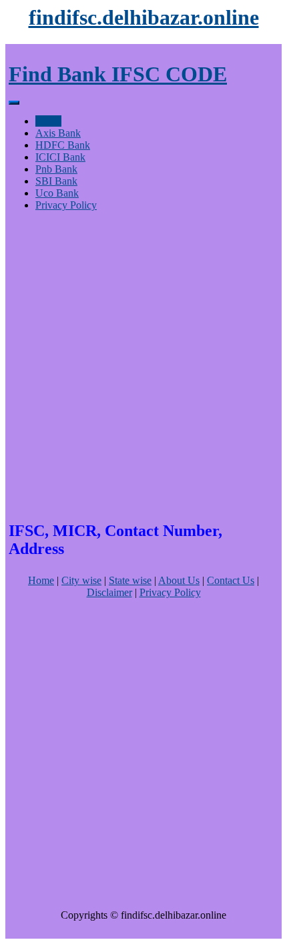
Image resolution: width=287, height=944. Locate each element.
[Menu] (14, 103)
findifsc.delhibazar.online (144, 17)
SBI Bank (56, 181)
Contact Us (230, 580)
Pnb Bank (56, 169)
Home (48, 121)
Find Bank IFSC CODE (118, 74)
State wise (130, 580)
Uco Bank (57, 193)
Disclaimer (109, 592)
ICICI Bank (60, 157)
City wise (81, 580)
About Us (179, 580)
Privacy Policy (66, 205)
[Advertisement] (143, 365)
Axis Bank (58, 133)
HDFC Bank (62, 145)
